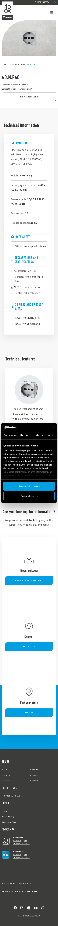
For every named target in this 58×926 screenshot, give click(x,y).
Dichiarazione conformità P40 (28, 279)
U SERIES (6, 781)
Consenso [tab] (9, 435)
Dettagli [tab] (25, 435)
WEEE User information (27, 287)
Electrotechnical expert (27, 293)
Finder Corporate (43, 2)
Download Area (9, 822)
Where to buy (8, 817)
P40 (23, 64)
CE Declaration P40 (25, 271)
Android (17, 840)
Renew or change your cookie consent (20, 891)
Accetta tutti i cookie (29, 486)
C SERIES (6, 775)
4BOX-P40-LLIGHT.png (27, 324)
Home (5, 64)
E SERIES (34, 775)
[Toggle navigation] (51, 12)
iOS (25, 840)
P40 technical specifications (30, 246)
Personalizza (27, 496)
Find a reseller (29, 96)
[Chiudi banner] (53, 427)
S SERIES (34, 781)
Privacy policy (8, 883)
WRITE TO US (29, 646)
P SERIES (15, 64)
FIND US (29, 712)
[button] (55, 2)
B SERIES (34, 769)
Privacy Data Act (21, 843)
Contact (6, 811)
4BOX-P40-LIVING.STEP (27, 318)
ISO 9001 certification (12, 796)
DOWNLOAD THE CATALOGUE (29, 580)
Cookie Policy (24, 883)
